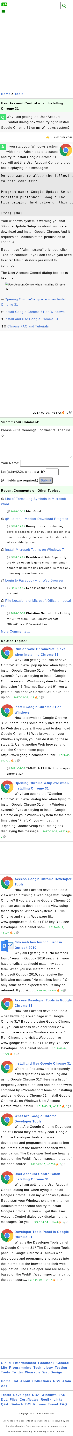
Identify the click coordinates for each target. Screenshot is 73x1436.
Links (58, 1399)
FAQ (63, 1404)
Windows (49, 1395)
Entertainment (24, 1363)
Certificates (29, 1399)
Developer (21, 1395)
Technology (43, 1367)
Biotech (17, 1404)
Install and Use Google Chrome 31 (32, 319)
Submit (46, 480)
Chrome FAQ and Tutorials (28, 326)
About (25, 1381)
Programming (20, 1367)
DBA (36, 1395)
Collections (41, 1381)
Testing (61, 1367)
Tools (19, 94)
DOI (28, 1404)
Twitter (17, 1372)
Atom (66, 1381)
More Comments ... (15, 631)
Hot (15, 1381)
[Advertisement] (36, 52)
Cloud (6, 1363)
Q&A (5, 1404)
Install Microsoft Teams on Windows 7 (34, 549)
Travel (53, 1404)
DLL (4, 1399)
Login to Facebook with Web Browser (34, 580)
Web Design (52, 1372)
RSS (56, 1381)
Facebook (46, 1363)
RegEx (46, 1399)
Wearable (32, 1372)
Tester (6, 1395)
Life (4, 1367)
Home (6, 94)
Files (14, 1399)
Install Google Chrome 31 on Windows (35, 312)
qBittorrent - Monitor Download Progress (36, 519)
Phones (39, 1404)
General (62, 1363)
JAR (62, 1395)
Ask (4, 1386)
